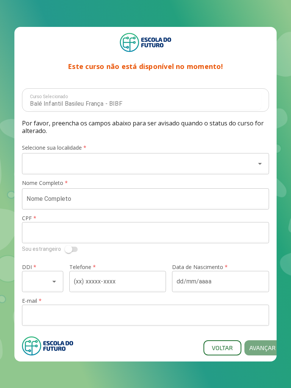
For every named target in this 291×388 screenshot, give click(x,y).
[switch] (145, 249)
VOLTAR (222, 347)
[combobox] (138, 163)
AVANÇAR (262, 347)
